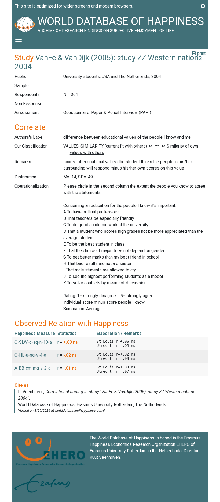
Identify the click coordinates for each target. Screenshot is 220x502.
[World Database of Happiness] (25, 23)
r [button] (58, 342)
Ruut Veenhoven (105, 457)
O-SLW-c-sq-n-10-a (33, 342)
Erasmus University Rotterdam (118, 450)
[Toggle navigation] (18, 42)
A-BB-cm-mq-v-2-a (32, 368)
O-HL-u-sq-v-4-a (30, 355)
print (201, 53)
